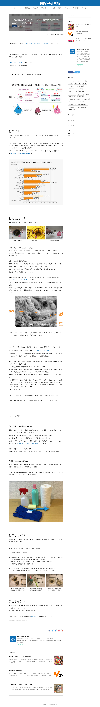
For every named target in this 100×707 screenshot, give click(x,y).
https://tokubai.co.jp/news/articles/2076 (20, 153)
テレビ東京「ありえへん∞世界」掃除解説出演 (20, 656)
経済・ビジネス (73, 91)
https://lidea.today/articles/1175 (18, 280)
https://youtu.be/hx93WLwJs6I (45, 351)
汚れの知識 (72, 107)
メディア (72, 81)
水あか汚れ (38, 443)
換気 (81, 91)
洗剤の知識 (72, 101)
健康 (88, 94)
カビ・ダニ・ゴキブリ (16, 62)
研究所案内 (76, 8)
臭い (88, 81)
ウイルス (71, 94)
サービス (67, 8)
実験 (70, 83)
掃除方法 (43, 8)
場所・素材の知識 (82, 104)
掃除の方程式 (82, 107)
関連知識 (35, 8)
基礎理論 (27, 8)
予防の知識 (72, 99)
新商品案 (71, 88)
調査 (84, 83)
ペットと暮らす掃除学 (55, 8)
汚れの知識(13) (24, 620)
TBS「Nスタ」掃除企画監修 (15, 670)
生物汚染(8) (11, 620)
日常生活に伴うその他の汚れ (25, 443)
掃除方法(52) (15, 620)
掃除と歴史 (72, 96)
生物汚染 (14, 26)
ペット (79, 88)
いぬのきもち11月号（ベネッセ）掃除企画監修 (20, 684)
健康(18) (19, 620)
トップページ (18, 8)
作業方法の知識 (82, 101)
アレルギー (80, 94)
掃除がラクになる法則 (83, 99)
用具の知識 (72, 104)
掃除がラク (80, 81)
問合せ (84, 8)
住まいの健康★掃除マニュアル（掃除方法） (37, 43)
